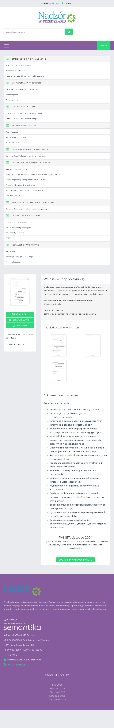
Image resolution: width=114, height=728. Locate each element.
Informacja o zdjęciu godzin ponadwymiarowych (76, 421)
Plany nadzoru (11, 132)
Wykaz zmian (11, 100)
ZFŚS (7, 238)
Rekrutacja (10, 251)
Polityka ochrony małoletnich (18, 65)
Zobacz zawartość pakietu (75, 560)
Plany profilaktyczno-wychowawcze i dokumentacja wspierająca (33, 174)
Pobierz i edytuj (21, 320)
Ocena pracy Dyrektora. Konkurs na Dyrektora (25, 113)
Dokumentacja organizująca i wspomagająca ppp (27, 209)
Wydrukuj (21, 326)
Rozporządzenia (12, 95)
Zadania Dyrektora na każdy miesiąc (21, 118)
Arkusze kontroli (12, 142)
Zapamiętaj (21, 314)
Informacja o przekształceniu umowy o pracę (74, 409)
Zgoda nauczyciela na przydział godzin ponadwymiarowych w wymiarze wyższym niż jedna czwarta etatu (78, 524)
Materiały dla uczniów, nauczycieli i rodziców (24, 76)
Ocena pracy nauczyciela (16, 222)
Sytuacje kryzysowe (13, 262)
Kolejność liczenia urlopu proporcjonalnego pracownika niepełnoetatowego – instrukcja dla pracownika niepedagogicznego (75, 440)
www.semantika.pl (16, 665)
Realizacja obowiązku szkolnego (19, 257)
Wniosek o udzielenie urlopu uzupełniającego (74, 478)
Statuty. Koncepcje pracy (16, 169)
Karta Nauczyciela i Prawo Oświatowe (21, 89)
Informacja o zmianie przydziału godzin (71, 424)
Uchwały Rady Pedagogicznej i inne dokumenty (26, 156)
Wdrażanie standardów (15, 71)
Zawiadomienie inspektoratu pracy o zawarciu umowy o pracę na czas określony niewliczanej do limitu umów (77, 497)
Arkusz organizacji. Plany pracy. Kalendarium (25, 180)
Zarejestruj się (47, 3)
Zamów (103, 45)
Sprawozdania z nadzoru (16, 137)
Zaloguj (67, 3)
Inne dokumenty (12, 195)
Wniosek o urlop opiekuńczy (65, 482)
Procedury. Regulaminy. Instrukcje (20, 185)
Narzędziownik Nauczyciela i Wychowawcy (24, 190)
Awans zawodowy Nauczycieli (18, 227)
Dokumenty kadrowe (14, 233)
